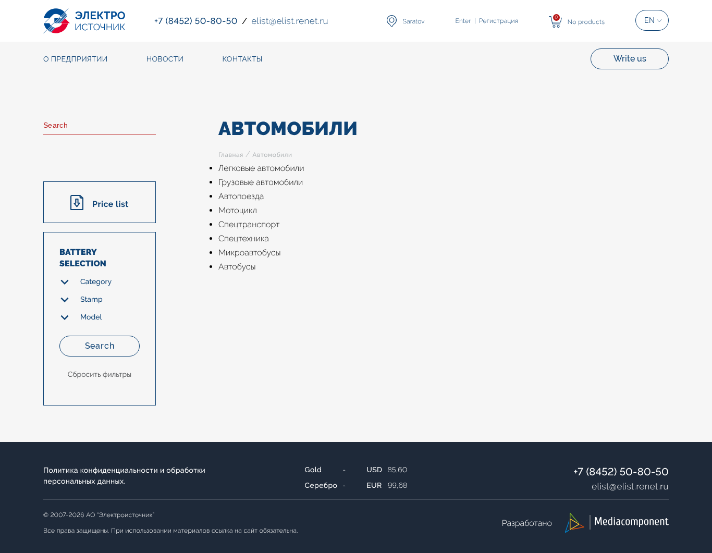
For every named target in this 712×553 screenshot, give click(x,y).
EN (649, 20)
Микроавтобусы (249, 252)
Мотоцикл (237, 210)
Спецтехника (243, 238)
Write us (629, 59)
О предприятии (75, 59)
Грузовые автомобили (260, 182)
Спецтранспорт (248, 224)
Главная (230, 154)
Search (100, 346)
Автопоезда (241, 196)
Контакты (242, 59)
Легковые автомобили (261, 168)
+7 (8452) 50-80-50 (621, 471)
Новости (165, 59)
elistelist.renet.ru (630, 486)
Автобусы (237, 267)
